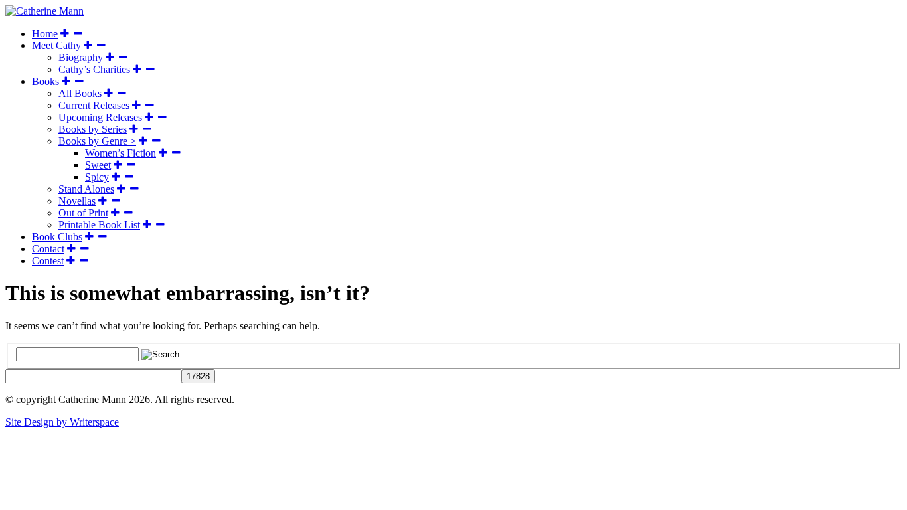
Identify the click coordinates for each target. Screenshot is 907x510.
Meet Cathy (56, 45)
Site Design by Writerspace (62, 422)
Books (45, 81)
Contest (48, 260)
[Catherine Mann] (44, 11)
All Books (80, 93)
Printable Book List (99, 224)
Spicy (97, 177)
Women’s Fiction (120, 153)
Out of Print (83, 212)
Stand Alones (86, 189)
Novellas (77, 201)
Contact (48, 248)
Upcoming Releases (100, 117)
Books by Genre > (97, 141)
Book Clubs (57, 236)
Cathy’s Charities (94, 69)
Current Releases (93, 105)
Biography (80, 57)
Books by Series (92, 129)
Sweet (98, 165)
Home (45, 33)
